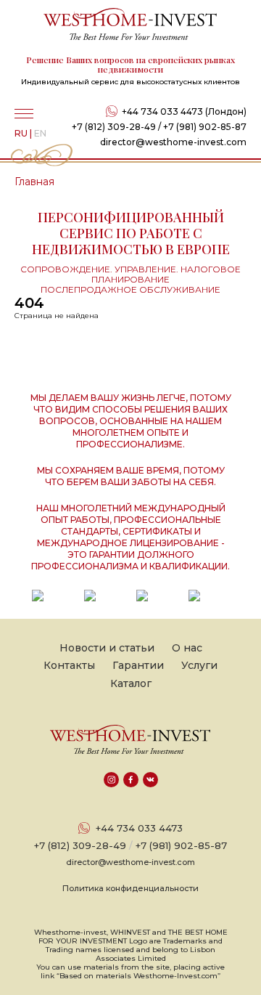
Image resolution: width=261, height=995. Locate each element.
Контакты (69, 665)
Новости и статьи (106, 647)
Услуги (199, 665)
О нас (187, 647)
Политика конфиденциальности (130, 888)
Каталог (131, 683)
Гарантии (138, 665)
